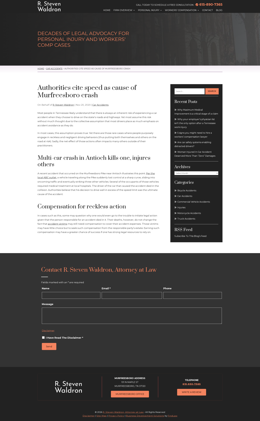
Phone (167, 288)
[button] (256, 404)
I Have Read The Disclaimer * (64, 337)
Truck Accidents (186, 218)
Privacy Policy (116, 415)
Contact (207, 10)
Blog (219, 10)
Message (47, 304)
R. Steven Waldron (63, 105)
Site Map (102, 415)
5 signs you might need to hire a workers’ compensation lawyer (193, 135)
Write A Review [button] (191, 392)
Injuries (181, 207)
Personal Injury (148, 10)
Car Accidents (100, 105)
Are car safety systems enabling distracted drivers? (192, 144)
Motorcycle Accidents (189, 213)
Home (106, 10)
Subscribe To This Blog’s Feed (190, 236)
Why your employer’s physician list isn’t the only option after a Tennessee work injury (195, 123)
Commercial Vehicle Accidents (193, 202)
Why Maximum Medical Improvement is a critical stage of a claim (196, 112)
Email (106, 288)
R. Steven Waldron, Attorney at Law (123, 412)
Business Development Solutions (145, 415)
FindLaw (172, 415)
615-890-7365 (210, 4)
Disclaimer (48, 330)
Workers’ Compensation (180, 10)
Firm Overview (122, 10)
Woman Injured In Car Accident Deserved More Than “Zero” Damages (194, 154)
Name (45, 288)
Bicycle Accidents (186, 190)
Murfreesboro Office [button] (130, 394)
